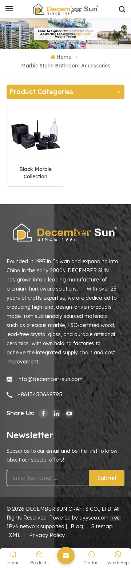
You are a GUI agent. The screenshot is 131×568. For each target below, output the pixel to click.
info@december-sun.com (50, 379)
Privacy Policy (47, 535)
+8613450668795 (39, 394)
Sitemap (102, 526)
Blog (77, 526)
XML (15, 535)
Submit (106, 478)
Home (63, 57)
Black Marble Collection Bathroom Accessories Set (35, 173)
